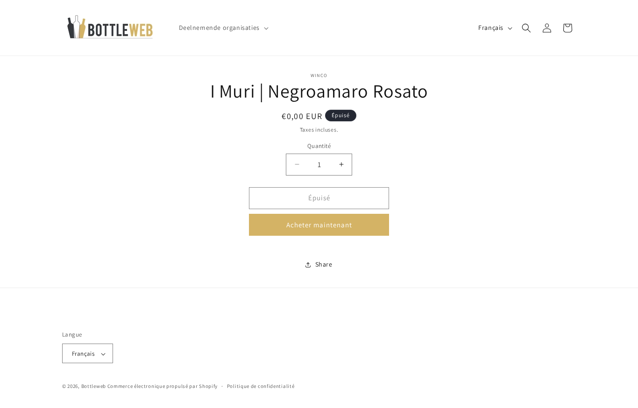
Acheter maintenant (319, 224)
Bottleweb (93, 386)
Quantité (319, 146)
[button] (222, 27)
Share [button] (324, 264)
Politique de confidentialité (261, 386)
